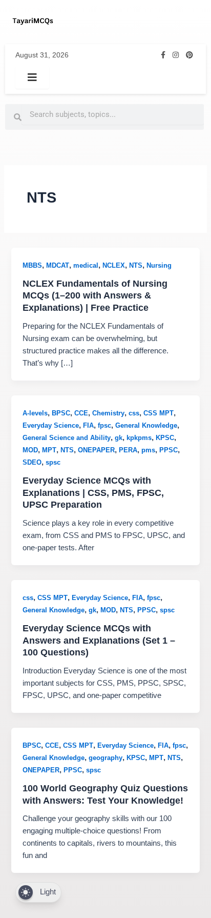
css (134, 413)
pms (148, 450)
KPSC (165, 438)
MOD (30, 450)
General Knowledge (146, 425)
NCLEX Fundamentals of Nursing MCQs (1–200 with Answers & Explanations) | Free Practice (95, 295)
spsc (53, 462)
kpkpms (139, 438)
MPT (49, 450)
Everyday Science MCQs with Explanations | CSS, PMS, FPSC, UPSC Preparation (93, 492)
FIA (88, 425)
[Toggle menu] (32, 77)
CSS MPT (158, 413)
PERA (128, 450)
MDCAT (57, 265)
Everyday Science (51, 425)
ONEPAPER (96, 450)
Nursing (159, 265)
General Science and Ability (67, 438)
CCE (81, 413)
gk (118, 438)
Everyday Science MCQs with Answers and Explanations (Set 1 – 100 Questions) (99, 640)
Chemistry (108, 413)
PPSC (168, 450)
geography (105, 758)
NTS (135, 265)
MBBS (32, 265)
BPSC (61, 413)
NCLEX (113, 265)
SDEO (32, 462)
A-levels (35, 413)
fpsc (104, 425)
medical (85, 265)
